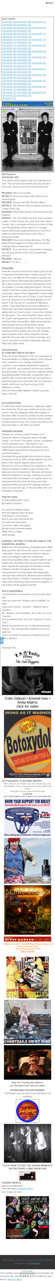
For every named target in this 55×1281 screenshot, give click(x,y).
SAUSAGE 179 (9, 45)
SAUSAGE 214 (9, 86)
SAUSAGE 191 (39, 57)
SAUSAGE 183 (24, 48)
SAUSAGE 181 (39, 45)
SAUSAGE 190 (24, 57)
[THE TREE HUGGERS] (27, 680)
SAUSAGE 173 (23, 36)
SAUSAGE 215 (24, 86)
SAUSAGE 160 (24, 22)
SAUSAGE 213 (24, 83)
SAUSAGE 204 (9, 75)
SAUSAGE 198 (24, 66)
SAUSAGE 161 (39, 22)
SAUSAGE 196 (39, 63)
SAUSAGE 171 (39, 33)
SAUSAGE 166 (39, 28)
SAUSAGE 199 (9, 69)
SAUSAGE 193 (24, 60)
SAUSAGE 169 (9, 33)
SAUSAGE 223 (24, 95)
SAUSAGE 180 (24, 45)
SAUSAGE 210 (24, 81)
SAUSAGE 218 (24, 89)
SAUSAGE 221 (39, 92)
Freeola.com (34, 1263)
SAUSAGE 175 (24, 39)
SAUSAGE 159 (9, 22)
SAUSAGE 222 (9, 95)
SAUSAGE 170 (24, 33)
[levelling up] (27, 861)
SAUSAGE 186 (39, 51)
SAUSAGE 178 (24, 42)
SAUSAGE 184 (9, 51)
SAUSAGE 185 (24, 51)
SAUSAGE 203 (24, 72)
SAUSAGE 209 (9, 81)
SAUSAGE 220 (24, 92)
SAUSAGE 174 (9, 39)
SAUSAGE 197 (9, 66)
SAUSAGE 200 (24, 69)
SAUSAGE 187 (9, 54)
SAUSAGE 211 (39, 81)
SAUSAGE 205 (24, 75)
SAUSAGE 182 (9, 48)
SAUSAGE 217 (9, 89)
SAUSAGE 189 (9, 57)
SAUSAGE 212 (9, 83)
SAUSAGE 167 (9, 31)
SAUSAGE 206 (39, 75)
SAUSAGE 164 (9, 28)
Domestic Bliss (25, 1188)
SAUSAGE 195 (24, 63)
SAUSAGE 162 (9, 25)
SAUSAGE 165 (24, 28)
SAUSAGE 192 (9, 60)
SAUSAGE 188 (24, 54)
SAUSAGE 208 (24, 78)
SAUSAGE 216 (39, 86)
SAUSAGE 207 (9, 78)
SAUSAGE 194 (9, 63)
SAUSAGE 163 (23, 25)
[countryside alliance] (27, 1062)
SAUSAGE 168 (24, 31)
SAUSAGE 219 (9, 92)
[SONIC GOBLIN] (27, 910)
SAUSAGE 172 (9, 36)
